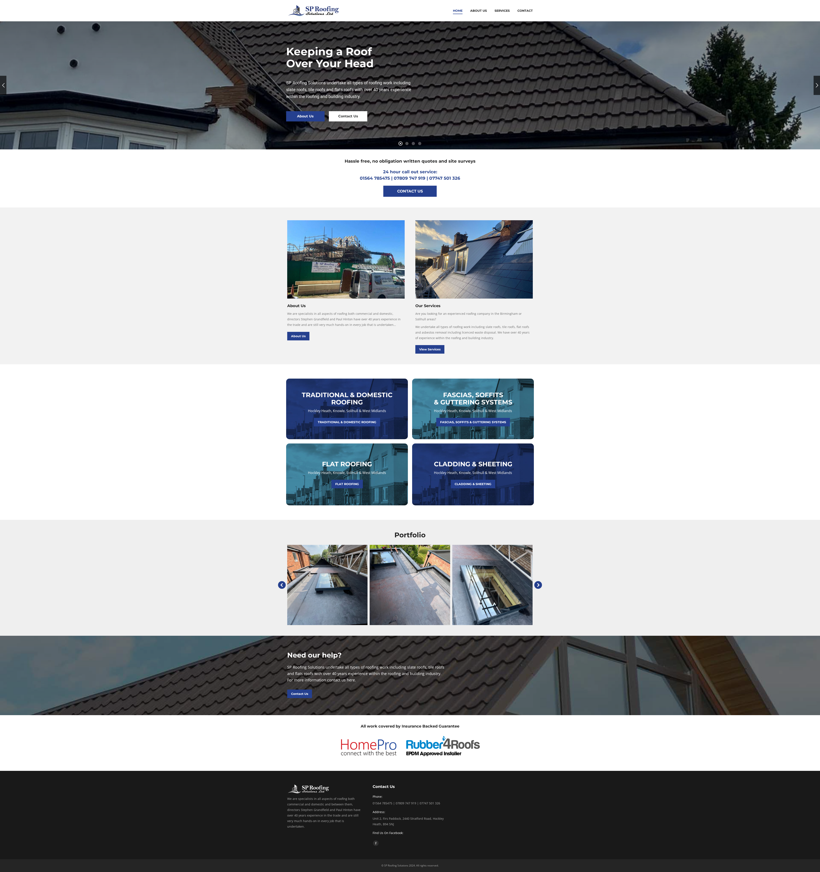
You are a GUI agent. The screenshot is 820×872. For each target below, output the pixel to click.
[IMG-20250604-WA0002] (410, 585)
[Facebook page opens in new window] (376, 843)
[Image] (346, 259)
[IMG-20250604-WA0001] (327, 585)
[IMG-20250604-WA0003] (492, 585)
